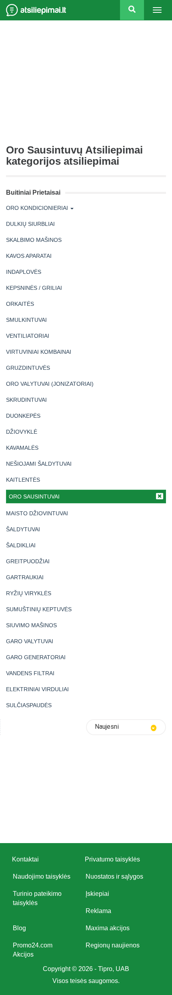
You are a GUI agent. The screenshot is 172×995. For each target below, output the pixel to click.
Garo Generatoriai (36, 657)
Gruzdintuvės (28, 368)
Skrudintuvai (26, 400)
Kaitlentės (23, 480)
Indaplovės (23, 272)
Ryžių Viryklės (28, 593)
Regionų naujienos (113, 945)
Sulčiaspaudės (29, 705)
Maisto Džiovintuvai (37, 513)
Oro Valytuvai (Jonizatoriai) (50, 384)
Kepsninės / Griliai (34, 288)
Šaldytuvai (23, 529)
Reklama (98, 910)
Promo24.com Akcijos (32, 950)
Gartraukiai (25, 577)
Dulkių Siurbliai (30, 224)
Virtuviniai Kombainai (38, 352)
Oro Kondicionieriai (37, 208)
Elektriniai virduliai (37, 689)
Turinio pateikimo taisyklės (37, 898)
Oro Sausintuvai (34, 496)
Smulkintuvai (26, 320)
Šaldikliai (21, 545)
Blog (19, 928)
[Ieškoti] (132, 10)
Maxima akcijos (108, 928)
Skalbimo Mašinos (34, 240)
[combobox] (126, 727)
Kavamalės (22, 448)
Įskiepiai (97, 893)
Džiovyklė (21, 432)
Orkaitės (20, 304)
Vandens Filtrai (30, 673)
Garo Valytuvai (29, 641)
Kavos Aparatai (29, 256)
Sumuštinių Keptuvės (39, 609)
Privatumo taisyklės (112, 859)
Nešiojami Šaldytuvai (39, 464)
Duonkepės (23, 416)
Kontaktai (25, 859)
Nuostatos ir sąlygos (114, 876)
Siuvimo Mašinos (31, 625)
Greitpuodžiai (28, 561)
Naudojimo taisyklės (41, 876)
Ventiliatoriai (27, 336)
